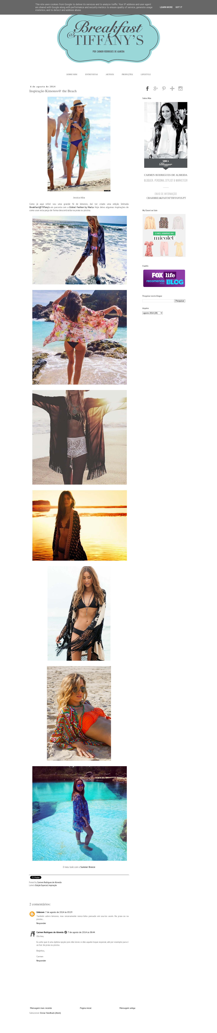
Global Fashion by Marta (81, 207)
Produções (127, 74)
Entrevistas (91, 74)
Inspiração (53, 885)
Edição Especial (41, 885)
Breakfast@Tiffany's (39, 207)
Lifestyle (146, 74)
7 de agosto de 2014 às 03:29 (58, 912)
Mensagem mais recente (41, 1008)
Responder (41, 923)
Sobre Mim (71, 74)
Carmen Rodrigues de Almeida (49, 932)
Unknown (40, 912)
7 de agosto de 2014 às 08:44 (81, 932)
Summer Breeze (87, 866)
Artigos (110, 74)
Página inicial (85, 1008)
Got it (179, 7)
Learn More (166, 7)
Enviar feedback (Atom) (50, 1013)
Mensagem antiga (127, 1008)
